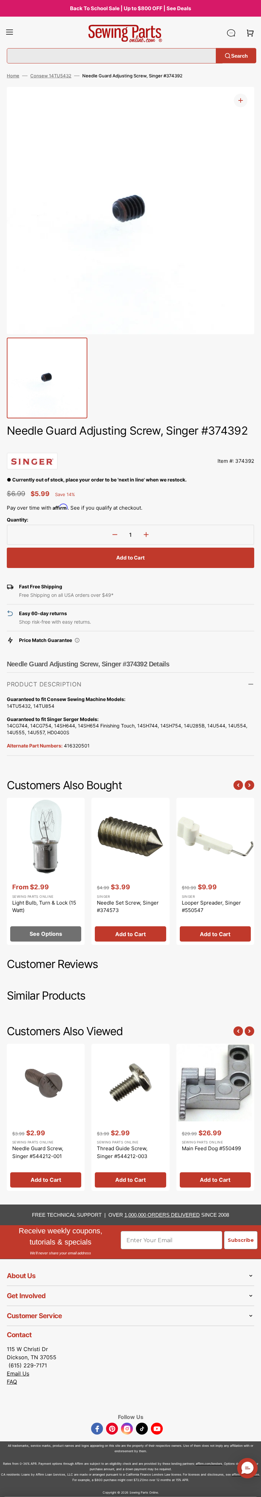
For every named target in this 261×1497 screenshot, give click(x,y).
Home (13, 75)
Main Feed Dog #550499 (211, 1148)
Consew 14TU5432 (50, 75)
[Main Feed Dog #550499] (215, 1117)
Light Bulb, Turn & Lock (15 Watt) (44, 906)
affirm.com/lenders (209, 1463)
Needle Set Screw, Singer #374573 (128, 906)
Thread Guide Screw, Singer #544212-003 (122, 1152)
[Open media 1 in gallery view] (240, 100)
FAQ (12, 1381)
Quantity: (17, 520)
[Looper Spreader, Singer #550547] (215, 871)
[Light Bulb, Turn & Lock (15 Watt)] (46, 871)
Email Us (18, 1373)
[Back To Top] (251, 1487)
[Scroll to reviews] (130, 446)
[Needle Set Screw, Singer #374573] (130, 871)
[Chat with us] (231, 32)
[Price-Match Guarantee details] (77, 640)
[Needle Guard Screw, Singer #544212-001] (46, 1117)
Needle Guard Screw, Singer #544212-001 (37, 1152)
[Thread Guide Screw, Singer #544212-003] (130, 1117)
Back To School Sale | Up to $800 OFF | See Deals (130, 8)
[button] (9, 32)
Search (239, 55)
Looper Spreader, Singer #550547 (211, 906)
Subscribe (241, 1240)
